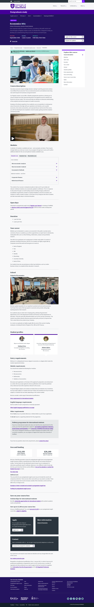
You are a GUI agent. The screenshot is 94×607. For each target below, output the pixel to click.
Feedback (12, 605)
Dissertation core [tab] (32, 156)
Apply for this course (70, 37)
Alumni (53, 584)
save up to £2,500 (34, 509)
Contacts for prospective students (21, 545)
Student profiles (68, 70)
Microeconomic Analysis (19, 163)
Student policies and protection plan (42, 586)
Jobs (25, 581)
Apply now (16, 530)
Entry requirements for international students (21, 398)
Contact (66, 84)
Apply (65, 79)
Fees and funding (68, 74)
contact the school (43, 441)
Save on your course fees (70, 77)
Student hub (40, 581)
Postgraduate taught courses (29, 47)
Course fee (14, 41)
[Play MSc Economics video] (12, 138)
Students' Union (55, 588)
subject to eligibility (21, 511)
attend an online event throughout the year (22, 207)
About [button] (82, 6)
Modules (66, 57)
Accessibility (22, 605)
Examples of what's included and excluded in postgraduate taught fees (28, 485)
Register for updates (70, 40)
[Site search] (83, 1)
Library (53, 586)
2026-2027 (39, 47)
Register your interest (35, 205)
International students (14, 589)
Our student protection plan (17, 558)
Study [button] (54, 6)
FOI (26, 605)
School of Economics (42, 523)
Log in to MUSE (17, 1)
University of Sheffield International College (42, 428)
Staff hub (26, 589)
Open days (66, 60)
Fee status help (14, 472)
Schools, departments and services (57, 582)
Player (25, 587)
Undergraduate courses (15, 581)
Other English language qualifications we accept (22, 407)
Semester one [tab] (14, 156)
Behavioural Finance (17, 180)
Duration (66, 62)
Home (11, 47)
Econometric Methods (18, 170)
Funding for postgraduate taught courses (20, 488)
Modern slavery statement (33, 605)
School (65, 67)
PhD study (12, 585)
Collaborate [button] (73, 6)
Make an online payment (43, 583)
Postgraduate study (18, 12)
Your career (66, 65)
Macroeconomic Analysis (19, 167)
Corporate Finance (17, 177)
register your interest (30, 51)
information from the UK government (22, 567)
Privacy (17, 605)
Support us (26, 583)
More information (68, 82)
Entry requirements (68, 72)
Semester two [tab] (22, 156)
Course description (68, 55)
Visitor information (28, 585)
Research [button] (63, 6)
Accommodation (13, 587)
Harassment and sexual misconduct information (43, 589)
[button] (14, 15)
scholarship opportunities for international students (28, 501)
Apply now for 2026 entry (18, 51)
